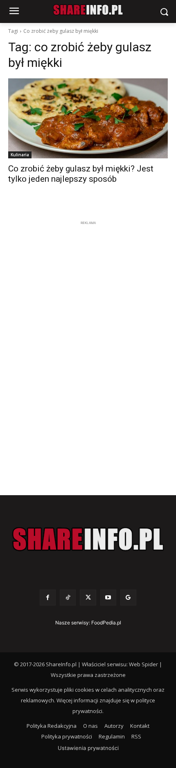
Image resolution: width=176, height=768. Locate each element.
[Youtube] (108, 598)
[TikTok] (68, 598)
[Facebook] (48, 598)
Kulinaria (20, 155)
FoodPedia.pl (106, 622)
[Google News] (128, 598)
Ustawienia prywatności (88, 748)
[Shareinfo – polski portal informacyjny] (88, 539)
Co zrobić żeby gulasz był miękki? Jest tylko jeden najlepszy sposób (80, 174)
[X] (88, 598)
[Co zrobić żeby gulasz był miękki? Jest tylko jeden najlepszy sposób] (88, 118)
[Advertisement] (88, 350)
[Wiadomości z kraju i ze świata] (88, 10)
